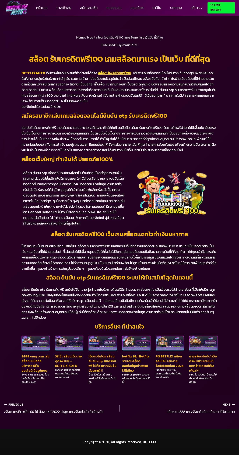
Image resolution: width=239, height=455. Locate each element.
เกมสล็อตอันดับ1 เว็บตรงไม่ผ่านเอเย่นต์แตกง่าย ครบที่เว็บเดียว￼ (203, 363)
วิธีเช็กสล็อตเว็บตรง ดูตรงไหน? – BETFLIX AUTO (68, 361)
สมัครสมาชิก (89, 8)
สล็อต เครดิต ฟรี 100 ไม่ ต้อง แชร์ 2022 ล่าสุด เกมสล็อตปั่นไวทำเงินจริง (54, 409)
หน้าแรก (42, 8)
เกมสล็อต (136, 8)
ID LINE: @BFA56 (215, 7)
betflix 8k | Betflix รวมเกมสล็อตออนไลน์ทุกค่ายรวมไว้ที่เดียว (135, 363)
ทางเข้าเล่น (63, 8)
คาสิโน (156, 8)
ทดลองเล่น (114, 8)
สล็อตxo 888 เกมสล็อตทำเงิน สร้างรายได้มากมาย (201, 409)
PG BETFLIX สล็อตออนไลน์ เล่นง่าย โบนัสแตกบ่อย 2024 (170, 361)
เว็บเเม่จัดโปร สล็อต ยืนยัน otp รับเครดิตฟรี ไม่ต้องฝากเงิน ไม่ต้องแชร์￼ (102, 363)
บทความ (176, 8)
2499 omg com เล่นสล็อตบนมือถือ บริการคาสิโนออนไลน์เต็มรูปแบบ (36, 363)
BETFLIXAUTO (33, 73)
